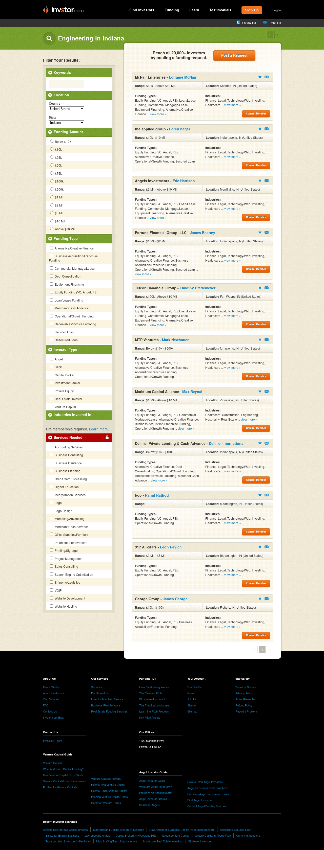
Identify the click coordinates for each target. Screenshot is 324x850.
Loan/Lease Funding (68, 300)
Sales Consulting (66, 566)
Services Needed (68, 437)
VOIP (58, 590)
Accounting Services (68, 447)
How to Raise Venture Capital (109, 791)
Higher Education (66, 487)
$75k (58, 173)
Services (96, 687)
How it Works (51, 687)
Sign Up (252, 9)
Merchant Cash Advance (71, 308)
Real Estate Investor (68, 399)
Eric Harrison (184, 180)
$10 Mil (59, 221)
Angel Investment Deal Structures (208, 788)
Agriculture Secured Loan (235, 830)
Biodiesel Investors (200, 841)
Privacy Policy (244, 693)
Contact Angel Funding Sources (206, 806)
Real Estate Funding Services (109, 711)
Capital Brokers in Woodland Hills (136, 835)
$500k (59, 189)
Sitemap (192, 711)
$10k (58, 149)
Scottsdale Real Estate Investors (163, 841)
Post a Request (234, 55)
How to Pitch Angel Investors (205, 782)
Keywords (62, 72)
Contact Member (267, 77)
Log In (276, 10)
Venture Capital (65, 407)
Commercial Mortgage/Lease (74, 268)
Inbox (190, 693)
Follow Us (249, 22)
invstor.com (63, 10)
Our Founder (51, 699)
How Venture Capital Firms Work (63, 775)
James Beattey (202, 232)
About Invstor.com (54, 693)
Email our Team (52, 741)
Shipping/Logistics (67, 582)
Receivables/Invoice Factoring (75, 324)
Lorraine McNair (182, 77)
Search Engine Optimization (73, 574)
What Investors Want (152, 699)
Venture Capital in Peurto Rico (212, 835)
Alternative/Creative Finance (74, 248)
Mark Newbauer (175, 339)
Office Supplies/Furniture (71, 534)
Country (54, 104)
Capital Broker (64, 375)
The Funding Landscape (154, 705)
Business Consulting (68, 455)
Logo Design (63, 511)
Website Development (69, 598)
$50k (58, 165)
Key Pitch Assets (149, 717)
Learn (194, 9)
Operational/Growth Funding (74, 316)
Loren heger (179, 128)
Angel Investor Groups (153, 799)
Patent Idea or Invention (70, 542)
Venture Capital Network (106, 778)
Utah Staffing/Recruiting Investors (116, 841)
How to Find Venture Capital (108, 785)
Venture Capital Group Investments (64, 781)
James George (175, 598)
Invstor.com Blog (53, 717)
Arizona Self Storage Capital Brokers (65, 830)
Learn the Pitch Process (154, 711)
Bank (58, 367)
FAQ (46, 705)
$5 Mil (58, 213)
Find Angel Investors (200, 800)
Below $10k (62, 141)
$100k (59, 181)
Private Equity (64, 391)
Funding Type (66, 238)
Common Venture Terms (106, 803)
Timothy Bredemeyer (197, 287)
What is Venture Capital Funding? (63, 769)
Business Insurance (68, 463)
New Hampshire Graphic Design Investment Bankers (182, 830)
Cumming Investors (248, 835)
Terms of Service (245, 687)
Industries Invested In (72, 414)
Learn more (98, 428)
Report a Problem (246, 711)
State (52, 118)
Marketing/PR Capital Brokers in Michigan (118, 830)
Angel (58, 359)
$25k (58, 157)
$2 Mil (58, 205)
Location (61, 94)
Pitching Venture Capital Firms (109, 797)
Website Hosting (65, 606)
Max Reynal (192, 391)
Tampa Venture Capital (175, 835)
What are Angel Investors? (155, 787)
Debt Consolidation (67, 276)
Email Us (275, 22)
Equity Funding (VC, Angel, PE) (75, 292)
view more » (158, 114)
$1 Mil (58, 197)
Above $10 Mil (64, 229)
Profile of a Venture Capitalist (60, 787)
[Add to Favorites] (260, 77)
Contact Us (50, 711)
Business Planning (67, 471)
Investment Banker (67, 383)
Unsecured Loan (66, 340)
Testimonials (220, 9)
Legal (58, 502)
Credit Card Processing (70, 479)
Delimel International (227, 443)
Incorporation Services (70, 495)
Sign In (191, 705)
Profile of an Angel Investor (155, 793)
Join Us (192, 699)
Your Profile (194, 687)
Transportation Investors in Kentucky (68, 841)
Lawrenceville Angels (97, 835)
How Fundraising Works (154, 687)
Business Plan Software (105, 705)
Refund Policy (243, 705)
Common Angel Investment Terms (208, 794)
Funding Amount (68, 131)
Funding (172, 9)
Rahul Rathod (157, 495)
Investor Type (65, 349)
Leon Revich (171, 546)
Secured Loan (64, 332)
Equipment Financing (69, 284)
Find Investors (141, 9)
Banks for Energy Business (62, 835)
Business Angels (149, 805)
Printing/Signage (66, 550)
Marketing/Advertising (69, 518)
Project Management (68, 558)
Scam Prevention (245, 699)
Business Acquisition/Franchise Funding (73, 258)
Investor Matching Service (107, 699)
